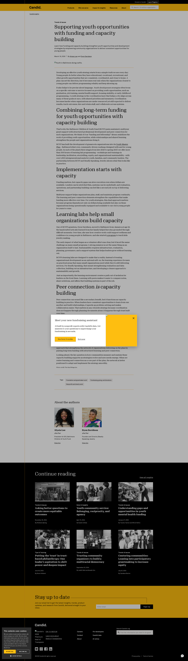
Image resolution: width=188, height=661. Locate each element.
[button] (182, 656)
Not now (81, 339)
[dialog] (16, 643)
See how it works (65, 339)
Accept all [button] (10, 651)
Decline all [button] (23, 651)
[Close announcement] (133, 318)
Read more (7, 648)
